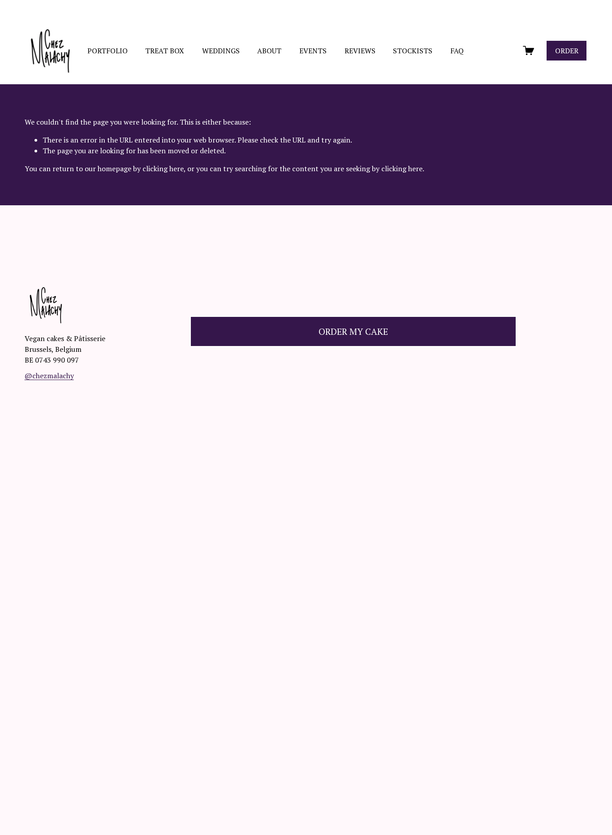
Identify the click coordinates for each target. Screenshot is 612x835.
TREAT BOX (164, 51)
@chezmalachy (49, 376)
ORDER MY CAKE (353, 331)
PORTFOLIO (107, 51)
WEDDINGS (221, 51)
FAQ (457, 51)
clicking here (163, 168)
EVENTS (313, 51)
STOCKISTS (412, 51)
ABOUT (269, 51)
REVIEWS (360, 51)
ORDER (566, 51)
